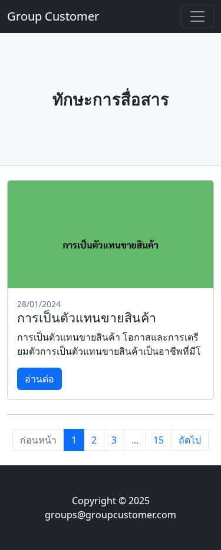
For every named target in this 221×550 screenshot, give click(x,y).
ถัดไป (190, 440)
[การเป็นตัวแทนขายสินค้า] (110, 234)
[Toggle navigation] (197, 16)
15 (158, 440)
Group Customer (53, 16)
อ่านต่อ (39, 378)
